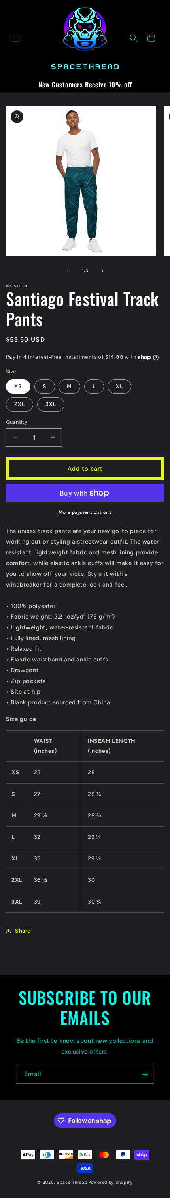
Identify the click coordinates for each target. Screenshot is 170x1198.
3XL (50, 404)
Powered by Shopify (110, 1182)
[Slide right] (102, 271)
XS (18, 386)
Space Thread (72, 1182)
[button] (16, 38)
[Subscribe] (145, 1074)
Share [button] (23, 930)
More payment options (85, 512)
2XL (19, 404)
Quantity (16, 422)
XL (119, 386)
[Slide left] (67, 271)
